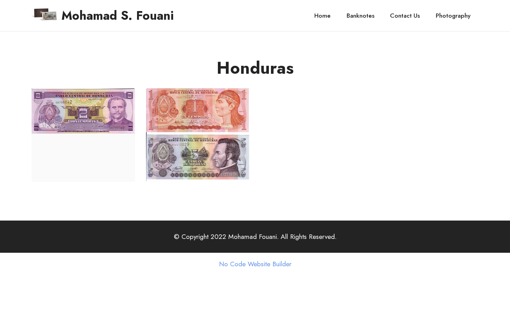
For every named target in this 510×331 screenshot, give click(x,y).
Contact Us (405, 15)
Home (322, 15)
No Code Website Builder (255, 264)
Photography (453, 15)
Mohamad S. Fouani (117, 15)
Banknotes (360, 15)
